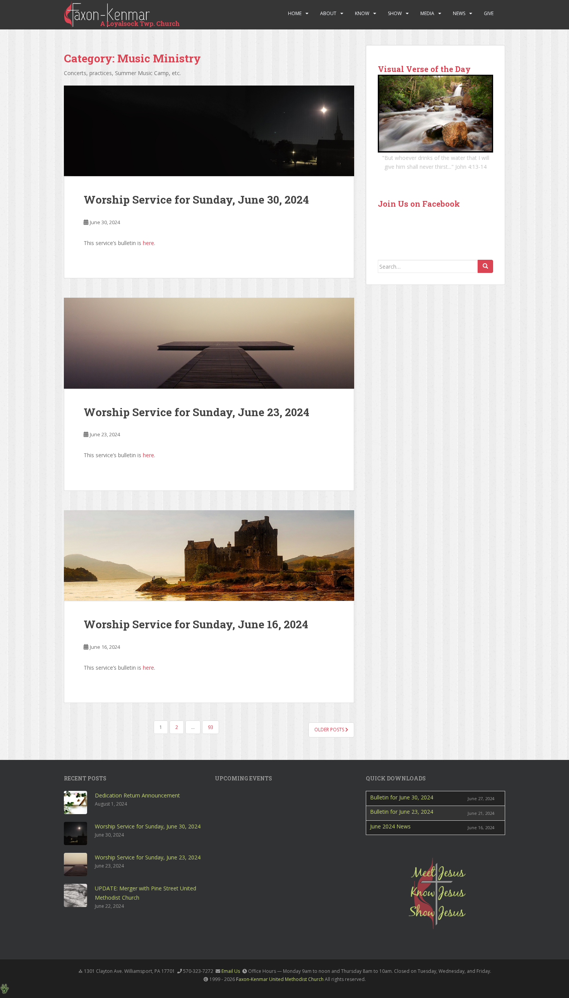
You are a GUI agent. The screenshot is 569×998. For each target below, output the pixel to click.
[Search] (485, 266)
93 (210, 727)
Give (489, 13)
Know (362, 13)
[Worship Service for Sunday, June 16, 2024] (209, 555)
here (148, 243)
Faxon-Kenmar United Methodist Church (280, 979)
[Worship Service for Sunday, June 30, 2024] (209, 131)
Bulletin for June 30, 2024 (401, 797)
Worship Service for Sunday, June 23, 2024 (196, 412)
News (459, 13)
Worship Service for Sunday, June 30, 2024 (196, 199)
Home (295, 13)
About (328, 13)
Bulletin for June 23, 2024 (401, 811)
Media (427, 13)
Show (395, 13)
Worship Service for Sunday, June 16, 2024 (196, 624)
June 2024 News (390, 826)
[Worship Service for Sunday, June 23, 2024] (209, 343)
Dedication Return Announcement (137, 795)
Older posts (329, 729)
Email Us (230, 971)
